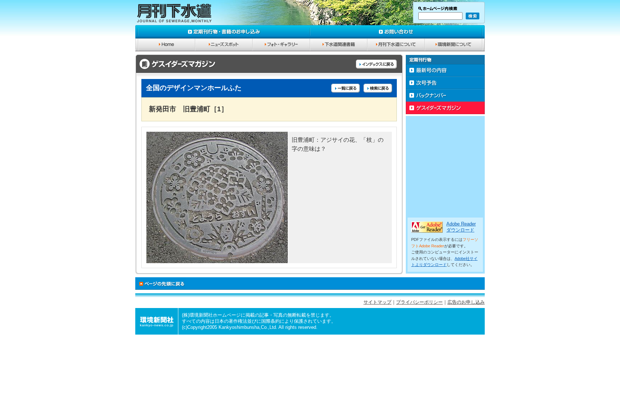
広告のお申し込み (466, 302)
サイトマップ (377, 302)
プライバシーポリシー (419, 302)
